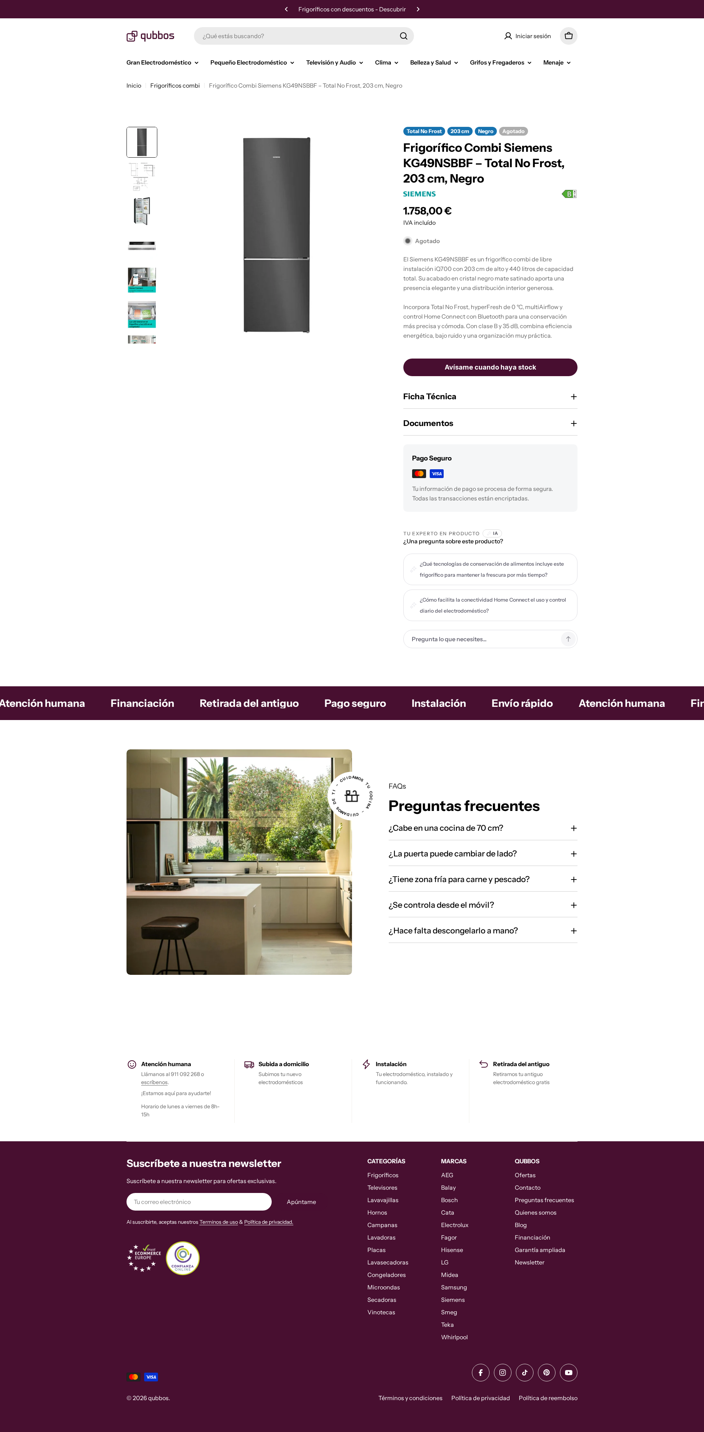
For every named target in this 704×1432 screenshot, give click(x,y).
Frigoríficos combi (175, 85)
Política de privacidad (480, 1398)
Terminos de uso (218, 1222)
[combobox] (304, 36)
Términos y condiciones (410, 1398)
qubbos (158, 1398)
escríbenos (154, 1082)
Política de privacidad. (268, 1222)
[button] (286, 9)
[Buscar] (403, 36)
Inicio (133, 85)
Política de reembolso (548, 1398)
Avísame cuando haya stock (490, 367)
